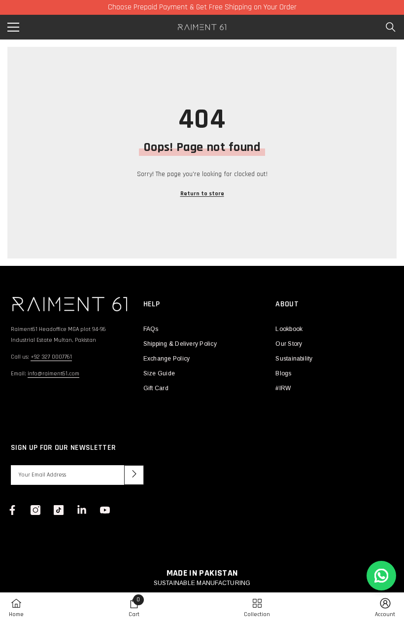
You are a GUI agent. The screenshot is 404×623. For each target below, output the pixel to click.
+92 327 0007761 (51, 357)
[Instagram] (35, 510)
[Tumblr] (82, 510)
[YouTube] (105, 510)
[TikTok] (59, 510)
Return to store (202, 193)
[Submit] (134, 475)
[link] (134, 607)
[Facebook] (12, 510)
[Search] (391, 27)
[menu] (13, 27)
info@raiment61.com (53, 373)
